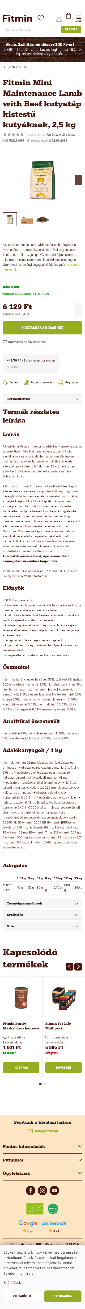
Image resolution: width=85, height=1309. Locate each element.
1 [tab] (40, 1084)
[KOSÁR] (68, 17)
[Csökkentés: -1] (78, 313)
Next (78, 967)
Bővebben (63, 1068)
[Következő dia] (78, 180)
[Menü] (78, 18)
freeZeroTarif (13, 366)
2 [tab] (44, 1084)
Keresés (71, 29)
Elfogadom (63, 1296)
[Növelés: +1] (78, 306)
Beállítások (12, 1282)
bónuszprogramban (41, 360)
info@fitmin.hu (46, 1131)
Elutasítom (22, 1296)
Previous (69, 967)
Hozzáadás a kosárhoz (42, 327)
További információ (18, 1273)
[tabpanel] (21, 1026)
